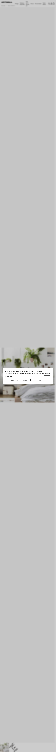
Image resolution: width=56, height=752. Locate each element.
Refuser (25, 380)
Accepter (40, 380)
